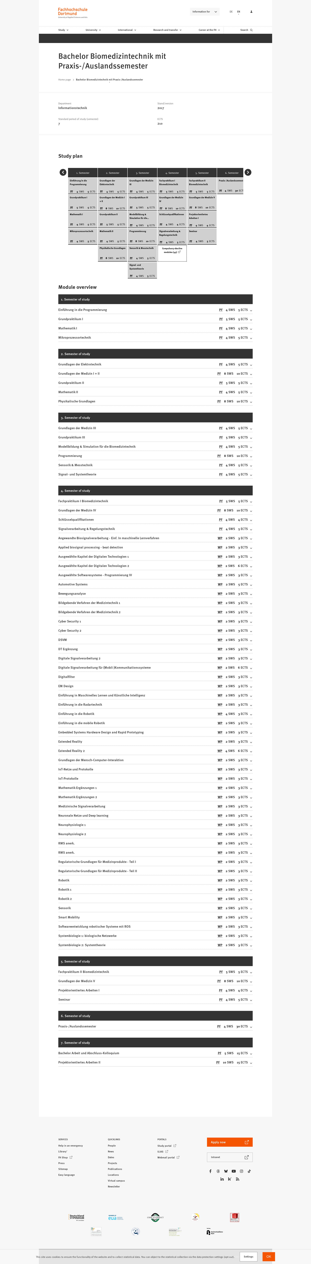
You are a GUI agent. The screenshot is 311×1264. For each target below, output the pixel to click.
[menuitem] (63, 30)
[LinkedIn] (222, 1179)
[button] (81, 1140)
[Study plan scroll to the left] (63, 172)
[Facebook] (210, 1171)
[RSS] (238, 1179)
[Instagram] (241, 1171)
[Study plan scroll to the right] (248, 172)
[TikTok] (249, 1171)
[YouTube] (234, 1171)
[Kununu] (230, 1179)
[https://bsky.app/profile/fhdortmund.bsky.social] (226, 1171)
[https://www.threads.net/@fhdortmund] (218, 1171)
